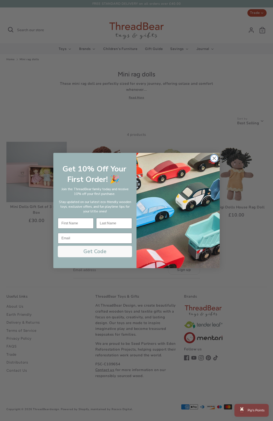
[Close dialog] (214, 158)
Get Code (94, 251)
